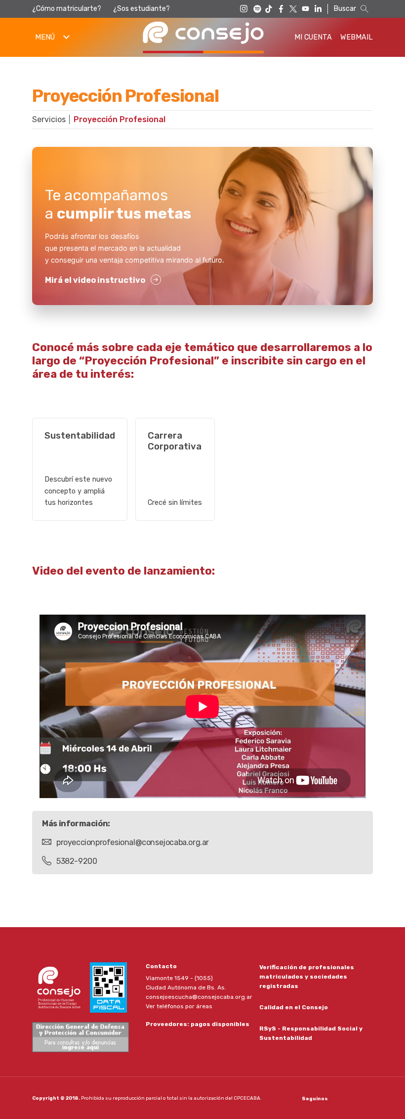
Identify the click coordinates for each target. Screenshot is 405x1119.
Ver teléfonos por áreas (179, 1006)
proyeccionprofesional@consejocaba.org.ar (132, 842)
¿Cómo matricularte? (66, 8)
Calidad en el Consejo (293, 1007)
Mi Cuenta (313, 37)
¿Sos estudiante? (141, 8)
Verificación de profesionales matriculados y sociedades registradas (306, 976)
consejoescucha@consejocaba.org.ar (199, 996)
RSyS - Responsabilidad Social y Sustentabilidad (311, 1033)
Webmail (356, 37)
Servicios (49, 119)
